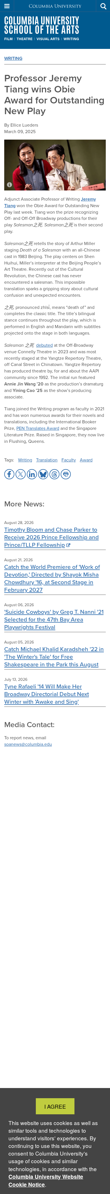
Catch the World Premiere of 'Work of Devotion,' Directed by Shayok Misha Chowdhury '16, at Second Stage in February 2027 (52, 578)
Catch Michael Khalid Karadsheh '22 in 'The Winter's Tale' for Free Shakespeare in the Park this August (54, 656)
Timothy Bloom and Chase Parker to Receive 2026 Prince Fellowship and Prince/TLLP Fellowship (51, 537)
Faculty (68, 460)
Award (86, 460)
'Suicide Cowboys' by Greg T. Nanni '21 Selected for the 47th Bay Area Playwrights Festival (54, 619)
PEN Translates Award (37, 428)
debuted (44, 345)
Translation (47, 460)
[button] (7, 6)
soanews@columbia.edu (28, 744)
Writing (13, 58)
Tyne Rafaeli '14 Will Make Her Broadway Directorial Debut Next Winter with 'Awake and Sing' (46, 694)
